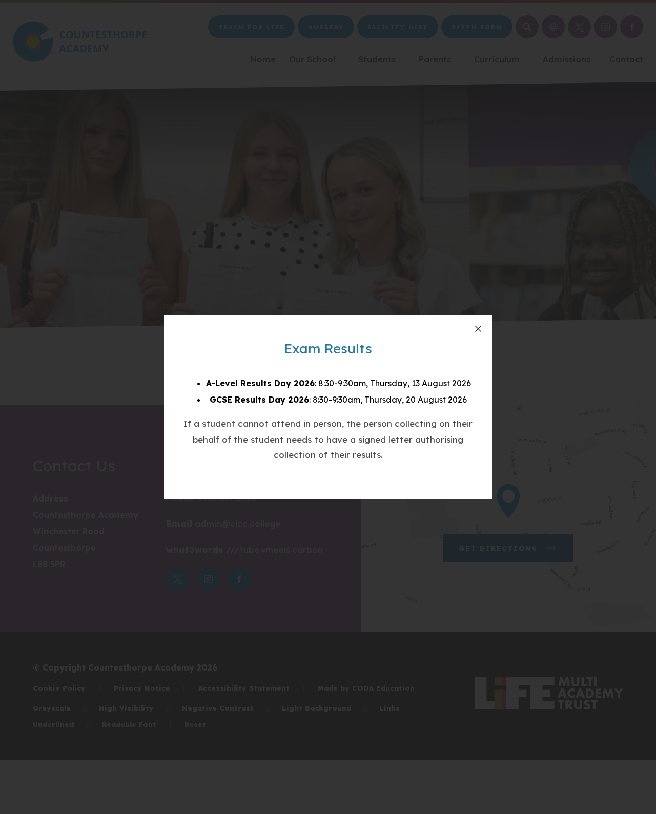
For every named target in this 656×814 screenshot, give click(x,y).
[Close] (478, 329)
